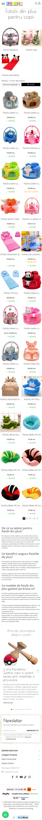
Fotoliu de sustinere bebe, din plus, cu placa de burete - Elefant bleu (31, 254)
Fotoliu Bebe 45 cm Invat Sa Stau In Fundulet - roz (31, 470)
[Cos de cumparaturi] (39, 3)
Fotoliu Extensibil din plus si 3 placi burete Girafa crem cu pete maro (10, 399)
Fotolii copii (31, 49)
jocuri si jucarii (21, 605)
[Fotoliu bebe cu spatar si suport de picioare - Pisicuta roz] (31, 315)
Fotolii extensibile (10, 75)
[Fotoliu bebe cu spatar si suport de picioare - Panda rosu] (31, 280)
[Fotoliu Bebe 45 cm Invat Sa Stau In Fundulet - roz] (31, 457)
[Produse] (3, 4)
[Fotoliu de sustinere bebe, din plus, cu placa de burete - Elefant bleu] (31, 241)
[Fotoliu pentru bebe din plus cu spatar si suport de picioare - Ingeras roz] (10, 206)
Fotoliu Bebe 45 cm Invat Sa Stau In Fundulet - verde (10, 470)
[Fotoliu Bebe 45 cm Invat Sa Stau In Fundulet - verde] (10, 457)
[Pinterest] (17, 777)
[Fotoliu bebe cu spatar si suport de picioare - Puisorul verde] (10, 170)
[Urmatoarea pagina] (37, 518)
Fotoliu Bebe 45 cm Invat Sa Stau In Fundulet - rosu (10, 505)
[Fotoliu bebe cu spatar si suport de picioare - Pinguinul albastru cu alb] (31, 170)
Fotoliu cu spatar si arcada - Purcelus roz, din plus (31, 218)
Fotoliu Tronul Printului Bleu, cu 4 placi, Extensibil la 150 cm (10, 293)
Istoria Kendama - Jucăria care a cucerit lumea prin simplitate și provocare (19, 674)
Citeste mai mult (8, 702)
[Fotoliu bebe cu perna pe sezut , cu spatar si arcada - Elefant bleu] (10, 351)
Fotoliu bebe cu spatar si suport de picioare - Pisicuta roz (31, 328)
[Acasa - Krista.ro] (14, 4)
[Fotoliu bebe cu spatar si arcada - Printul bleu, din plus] (10, 135)
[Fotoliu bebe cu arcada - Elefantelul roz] (10, 315)
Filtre (31, 84)
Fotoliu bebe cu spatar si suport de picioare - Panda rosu (31, 293)
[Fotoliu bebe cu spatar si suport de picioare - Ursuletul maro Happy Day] (31, 99)
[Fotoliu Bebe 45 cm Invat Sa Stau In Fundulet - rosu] (10, 492)
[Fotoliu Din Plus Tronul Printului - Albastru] (31, 386)
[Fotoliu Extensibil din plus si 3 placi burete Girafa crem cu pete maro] (10, 386)
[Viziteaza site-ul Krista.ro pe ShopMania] (23, 817)
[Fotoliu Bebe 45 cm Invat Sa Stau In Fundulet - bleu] (31, 421)
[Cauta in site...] (36, 3)
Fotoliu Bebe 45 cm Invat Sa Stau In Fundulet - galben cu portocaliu (31, 505)
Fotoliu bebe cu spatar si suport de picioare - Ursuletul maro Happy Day (31, 112)
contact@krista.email (11, 772)
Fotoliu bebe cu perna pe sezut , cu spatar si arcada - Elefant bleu (10, 363)
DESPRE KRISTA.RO (10, 750)
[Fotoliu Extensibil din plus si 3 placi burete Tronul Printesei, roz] (10, 241)
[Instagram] (29, 777)
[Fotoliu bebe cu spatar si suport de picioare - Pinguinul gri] (10, 99)
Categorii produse (9, 755)
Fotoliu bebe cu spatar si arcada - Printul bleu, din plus (10, 148)
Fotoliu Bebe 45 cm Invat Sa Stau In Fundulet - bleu (31, 434)
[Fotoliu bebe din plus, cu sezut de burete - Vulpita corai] (31, 351)
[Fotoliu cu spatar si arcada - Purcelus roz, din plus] (31, 206)
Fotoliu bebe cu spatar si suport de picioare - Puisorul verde (10, 183)
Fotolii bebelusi (10, 49)
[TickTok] (25, 777)
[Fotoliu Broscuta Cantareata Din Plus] (10, 421)
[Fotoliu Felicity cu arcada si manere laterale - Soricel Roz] (31, 135)
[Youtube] (21, 777)
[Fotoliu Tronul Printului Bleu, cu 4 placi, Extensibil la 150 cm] (10, 280)
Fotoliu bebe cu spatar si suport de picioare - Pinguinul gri (10, 112)
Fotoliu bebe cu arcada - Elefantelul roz (10, 328)
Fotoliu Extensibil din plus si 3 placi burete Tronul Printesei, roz (10, 254)
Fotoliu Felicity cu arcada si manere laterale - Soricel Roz (31, 148)
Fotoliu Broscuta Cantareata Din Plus (10, 434)
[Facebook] (13, 777)
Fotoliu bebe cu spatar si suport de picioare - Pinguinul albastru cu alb (31, 183)
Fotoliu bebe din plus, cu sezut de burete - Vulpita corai (31, 363)
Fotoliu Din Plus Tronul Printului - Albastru (31, 399)
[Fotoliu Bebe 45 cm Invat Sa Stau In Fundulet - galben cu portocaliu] (31, 492)
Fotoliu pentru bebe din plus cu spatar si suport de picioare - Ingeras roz (10, 218)
